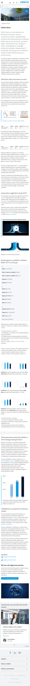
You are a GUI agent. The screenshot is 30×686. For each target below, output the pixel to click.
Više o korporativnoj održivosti (9, 578)
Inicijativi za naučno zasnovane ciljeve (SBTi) (13, 121)
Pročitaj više (6, 636)
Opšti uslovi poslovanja (21, 675)
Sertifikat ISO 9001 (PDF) (9, 560)
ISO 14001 (14, 517)
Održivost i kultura (6, 23)
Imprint (6, 675)
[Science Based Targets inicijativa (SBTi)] (16, 114)
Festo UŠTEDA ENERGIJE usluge (13, 460)
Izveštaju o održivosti (11, 214)
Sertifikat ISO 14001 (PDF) (9, 557)
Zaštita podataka (12, 675)
